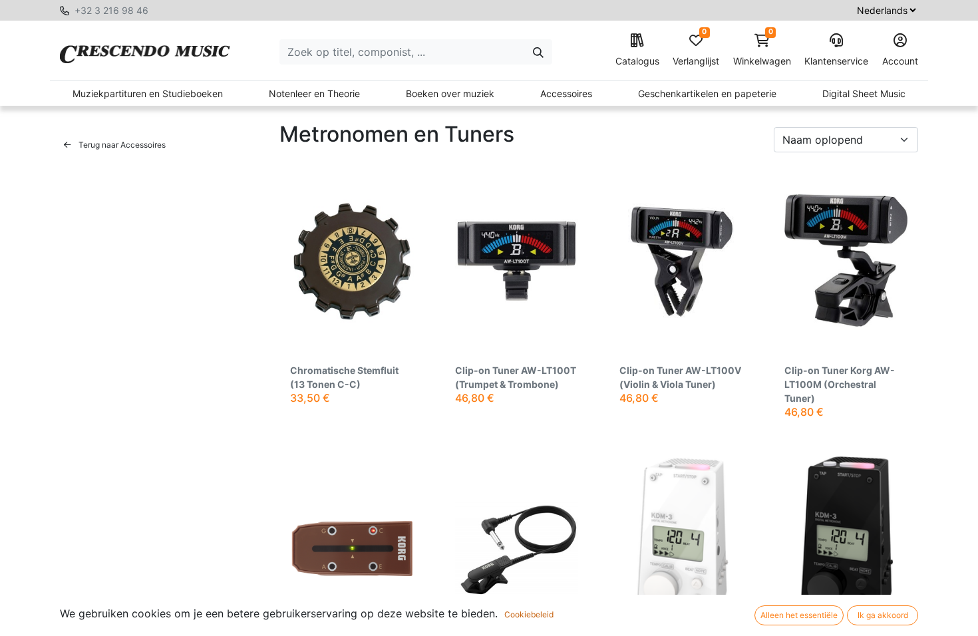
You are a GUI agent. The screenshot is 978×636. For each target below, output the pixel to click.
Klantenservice (836, 61)
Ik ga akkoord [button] (883, 615)
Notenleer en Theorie (314, 93)
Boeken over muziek (450, 93)
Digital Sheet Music (863, 93)
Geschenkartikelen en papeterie (707, 93)
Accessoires (566, 93)
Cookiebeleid (529, 614)
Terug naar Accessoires (121, 145)
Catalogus (637, 61)
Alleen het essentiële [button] (799, 615)
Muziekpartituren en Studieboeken (148, 93)
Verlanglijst (696, 50)
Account (900, 61)
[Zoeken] (538, 52)
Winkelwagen (762, 50)
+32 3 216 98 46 (111, 10)
